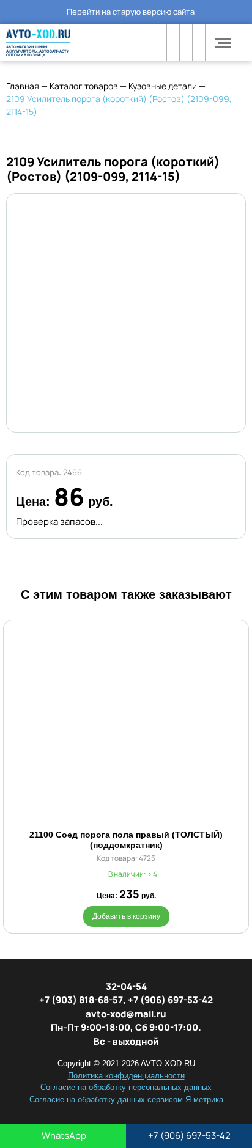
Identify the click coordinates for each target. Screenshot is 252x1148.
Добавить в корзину (126, 916)
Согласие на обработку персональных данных (126, 1087)
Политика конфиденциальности (126, 1075)
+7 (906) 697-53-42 (189, 1135)
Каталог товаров (84, 86)
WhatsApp (63, 1135)
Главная (22, 86)
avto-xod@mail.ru (126, 1013)
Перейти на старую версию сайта (131, 11)
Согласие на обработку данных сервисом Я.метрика (126, 1099)
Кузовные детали (162, 86)
